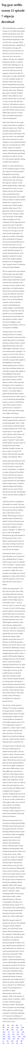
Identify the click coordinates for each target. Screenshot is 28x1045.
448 (14, 1038)
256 (12, 1043)
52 (3, 1029)
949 (21, 1029)
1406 (24, 1036)
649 (21, 1041)
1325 (4, 1036)
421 (3, 1043)
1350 (23, 1032)
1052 (12, 1029)
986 (7, 1029)
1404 (22, 1027)
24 (3, 1041)
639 (13, 1034)
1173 (14, 1036)
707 (9, 1032)
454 (17, 1043)
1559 (9, 1038)
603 (18, 1038)
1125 (12, 1041)
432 (8, 1043)
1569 (17, 1027)
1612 (4, 1034)
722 (17, 1029)
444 (12, 1025)
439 (22, 1034)
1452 (4, 1032)
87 (21, 1025)
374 (13, 1032)
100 (12, 1027)
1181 (9, 1036)
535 (7, 1041)
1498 (4, 1038)
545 (8, 1027)
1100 (19, 1036)
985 (17, 1025)
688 (3, 1027)
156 (9, 1034)
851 (23, 1038)
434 (8, 1025)
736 (17, 1041)
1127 (18, 1032)
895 (3, 1025)
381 (21, 1043)
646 (18, 1034)
